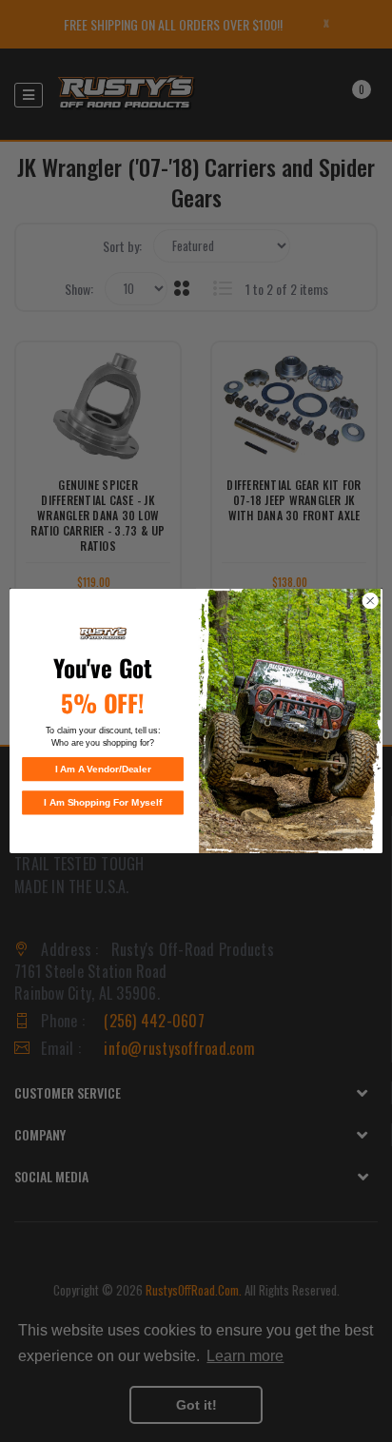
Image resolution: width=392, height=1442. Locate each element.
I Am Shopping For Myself (103, 802)
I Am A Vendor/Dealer (103, 769)
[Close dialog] (370, 601)
